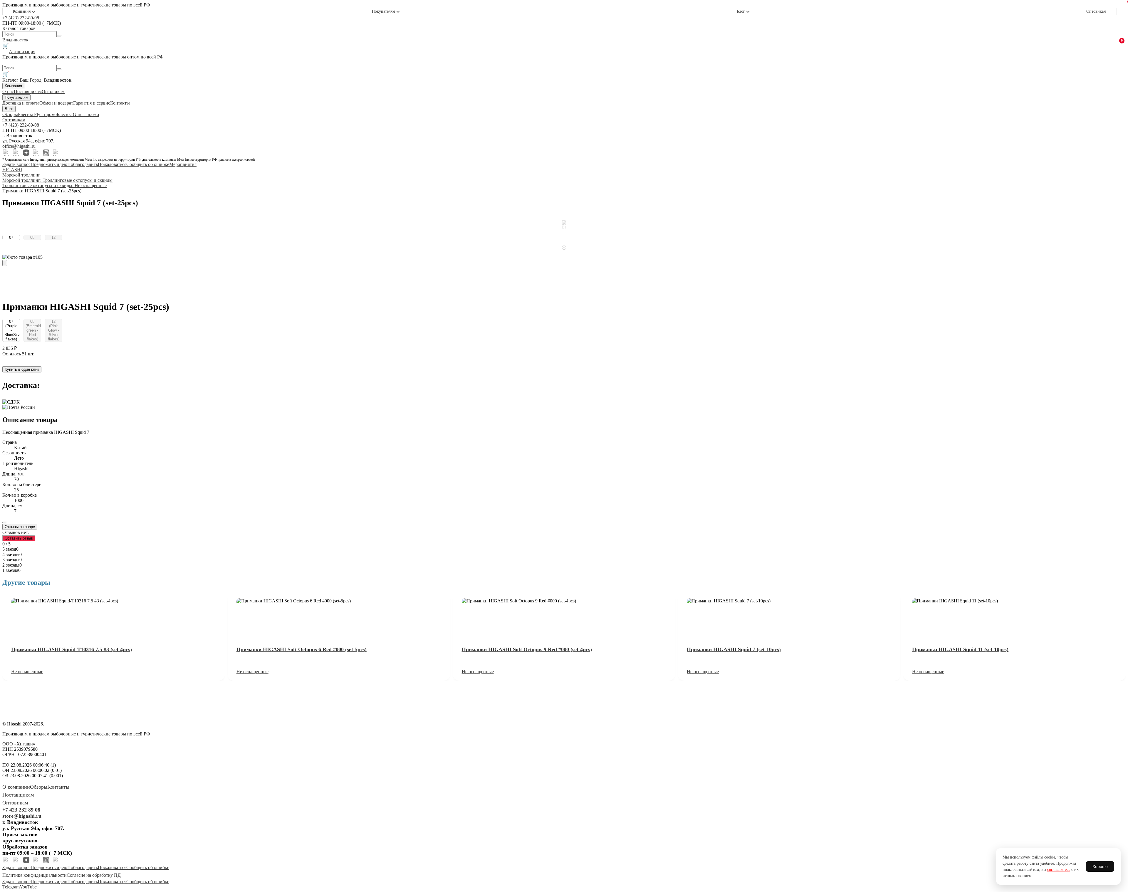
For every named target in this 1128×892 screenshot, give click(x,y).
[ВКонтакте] (16, 153)
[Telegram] (6, 153)
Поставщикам (28, 91)
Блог (741, 11)
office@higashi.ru (19, 146)
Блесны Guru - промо (78, 114)
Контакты (120, 102)
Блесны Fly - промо (37, 114)
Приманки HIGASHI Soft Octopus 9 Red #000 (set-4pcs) (527, 649)
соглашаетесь (1058, 869)
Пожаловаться (112, 164)
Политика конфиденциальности (34, 875)
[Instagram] (46, 153)
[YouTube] (56, 153)
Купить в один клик (22, 369)
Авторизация (22, 51)
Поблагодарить (82, 164)
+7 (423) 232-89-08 (20, 17)
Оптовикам (1096, 11)
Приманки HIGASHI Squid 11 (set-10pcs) (960, 649)
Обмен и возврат (56, 102)
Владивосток (15, 39)
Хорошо (1100, 866)
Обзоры (10, 114)
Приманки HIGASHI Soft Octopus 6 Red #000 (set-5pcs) (301, 649)
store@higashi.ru (21, 816)
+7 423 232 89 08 (21, 810)
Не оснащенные (27, 671)
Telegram (11, 886)
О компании (16, 787)
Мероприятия (183, 164)
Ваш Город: (45, 80)
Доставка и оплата (20, 102)
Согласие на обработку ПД (94, 875)
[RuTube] (36, 153)
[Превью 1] (4, 263)
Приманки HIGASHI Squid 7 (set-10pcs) (734, 649)
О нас (8, 91)
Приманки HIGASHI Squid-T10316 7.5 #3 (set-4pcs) (71, 649)
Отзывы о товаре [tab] (20, 527)
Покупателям (383, 11)
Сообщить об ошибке (147, 164)
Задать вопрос (16, 164)
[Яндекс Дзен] (26, 153)
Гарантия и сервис (91, 102)
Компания (22, 11)
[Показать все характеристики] (4, 522)
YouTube (28, 886)
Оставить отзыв (19, 538)
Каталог (11, 80)
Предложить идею (49, 164)
